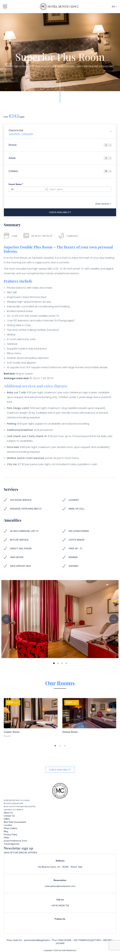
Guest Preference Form (15, 840)
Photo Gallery (10, 828)
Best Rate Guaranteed (15, 822)
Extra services (102, 203)
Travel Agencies (11, 844)
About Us (8, 812)
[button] (55, 745)
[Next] (113, 619)
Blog (6, 831)
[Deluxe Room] (89, 713)
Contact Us (9, 815)
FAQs (6, 837)
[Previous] (6, 619)
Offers (7, 819)
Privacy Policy (10, 834)
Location (8, 825)
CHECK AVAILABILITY (60, 769)
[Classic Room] (31, 713)
